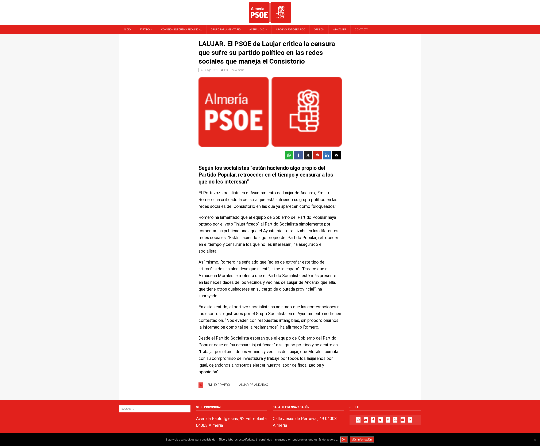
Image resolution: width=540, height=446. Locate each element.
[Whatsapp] (358, 420)
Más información (361, 439)
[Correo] (366, 420)
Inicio (127, 29)
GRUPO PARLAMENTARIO (226, 29)
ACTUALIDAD (257, 29)
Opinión (319, 29)
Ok (343, 439)
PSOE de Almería (234, 70)
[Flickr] (403, 420)
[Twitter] (380, 420)
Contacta (361, 29)
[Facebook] (373, 420)
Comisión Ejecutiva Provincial (181, 29)
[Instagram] (388, 420)
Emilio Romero (219, 385)
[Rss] (410, 420)
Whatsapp (339, 29)
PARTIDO (144, 29)
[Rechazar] (535, 440)
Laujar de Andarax (253, 385)
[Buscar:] (154, 408)
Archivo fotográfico (290, 29)
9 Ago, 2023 (211, 70)
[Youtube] (395, 420)
